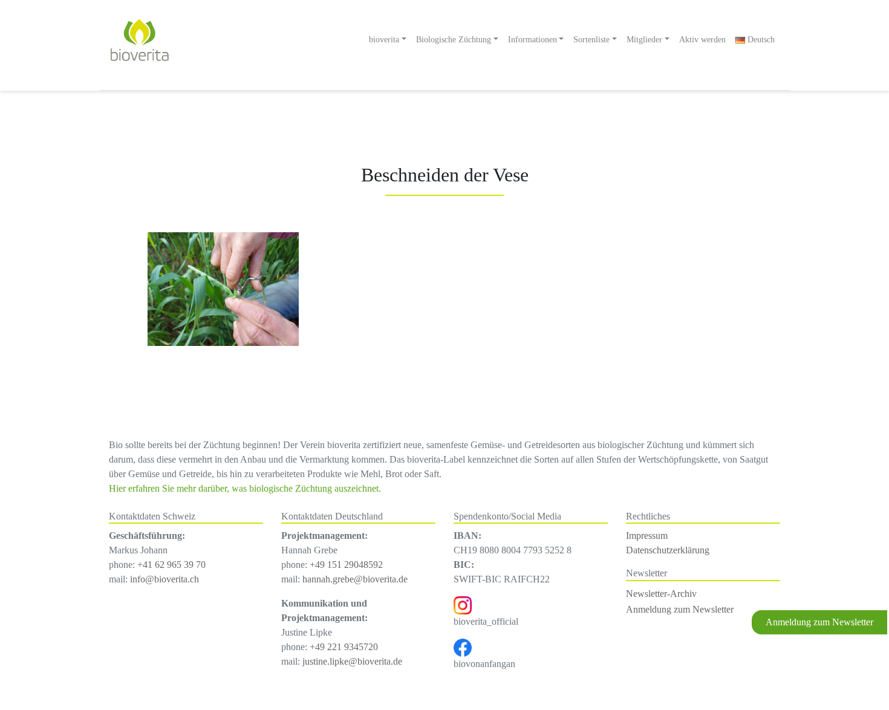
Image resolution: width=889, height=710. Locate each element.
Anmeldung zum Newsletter (819, 622)
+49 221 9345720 (344, 647)
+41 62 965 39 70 (171, 564)
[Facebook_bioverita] (463, 647)
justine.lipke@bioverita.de (352, 661)
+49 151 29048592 (346, 564)
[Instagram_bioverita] (463, 604)
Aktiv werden (702, 39)
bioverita (384, 39)
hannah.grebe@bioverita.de (355, 579)
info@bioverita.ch (164, 579)
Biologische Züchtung (453, 39)
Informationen (532, 39)
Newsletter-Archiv (661, 593)
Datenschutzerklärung (667, 550)
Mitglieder (644, 39)
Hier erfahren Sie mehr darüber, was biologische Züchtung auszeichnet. (245, 488)
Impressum (647, 535)
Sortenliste (591, 39)
